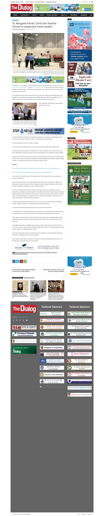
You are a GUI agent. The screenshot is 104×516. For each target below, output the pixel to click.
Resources (74, 15)
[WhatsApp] (25, 261)
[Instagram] (85, 2)
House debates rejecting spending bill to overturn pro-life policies (23, 270)
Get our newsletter (40, 2)
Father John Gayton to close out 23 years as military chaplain (53, 270)
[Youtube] (92, 2)
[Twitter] (90, 2)
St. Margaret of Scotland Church (20, 87)
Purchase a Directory (51, 2)
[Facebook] (82, 2)
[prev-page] (61, 278)
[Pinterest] (21, 261)
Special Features (52, 15)
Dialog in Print (30, 2)
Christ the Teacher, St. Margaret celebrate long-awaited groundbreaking (32, 172)
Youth (34, 15)
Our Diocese (24, 15)
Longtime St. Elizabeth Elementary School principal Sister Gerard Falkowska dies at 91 (20, 295)
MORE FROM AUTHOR (29, 277)
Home (15, 15)
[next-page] (63, 278)
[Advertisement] (80, 230)
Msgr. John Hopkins (43, 252)
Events (42, 15)
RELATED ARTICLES (18, 277)
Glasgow (36, 252)
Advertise (84, 15)
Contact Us (89, 514)
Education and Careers (17, 291)
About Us (64, 15)
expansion (30, 252)
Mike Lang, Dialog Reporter (20, 29)
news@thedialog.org (22, 317)
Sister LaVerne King (52, 252)
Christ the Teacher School (38, 87)
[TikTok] (87, 2)
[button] (91, 15)
